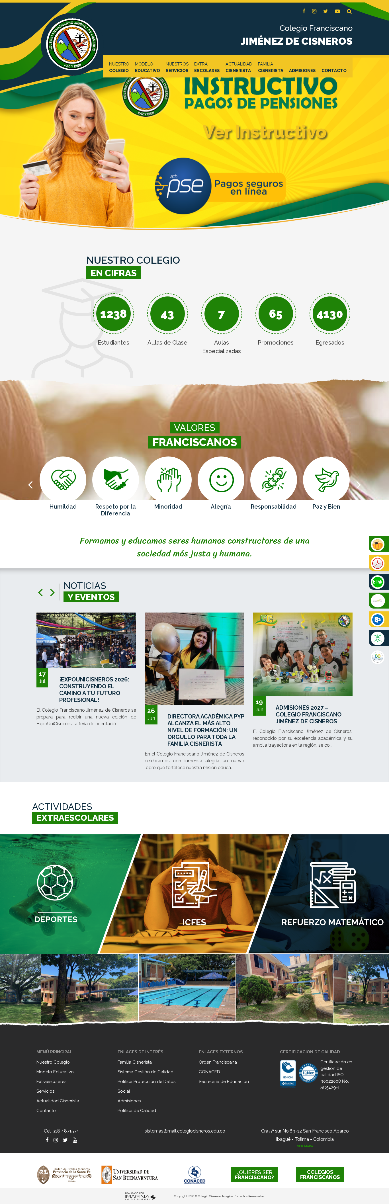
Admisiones (129, 1100)
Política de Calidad (137, 1110)
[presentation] (30, 484)
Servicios (45, 1091)
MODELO (147, 67)
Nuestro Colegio (53, 1062)
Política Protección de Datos (146, 1081)
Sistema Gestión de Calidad (145, 1071)
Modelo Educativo (55, 1071)
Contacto (46, 1110)
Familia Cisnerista (135, 1062)
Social (124, 1091)
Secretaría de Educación (224, 1081)
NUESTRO (119, 67)
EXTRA (207, 67)
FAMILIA (270, 67)
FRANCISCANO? (254, 1174)
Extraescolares (51, 1081)
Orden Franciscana (218, 1062)
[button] (349, 11)
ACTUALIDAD (239, 67)
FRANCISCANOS (320, 1174)
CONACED (209, 1071)
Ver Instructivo (264, 131)
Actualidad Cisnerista (57, 1100)
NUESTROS (177, 67)
